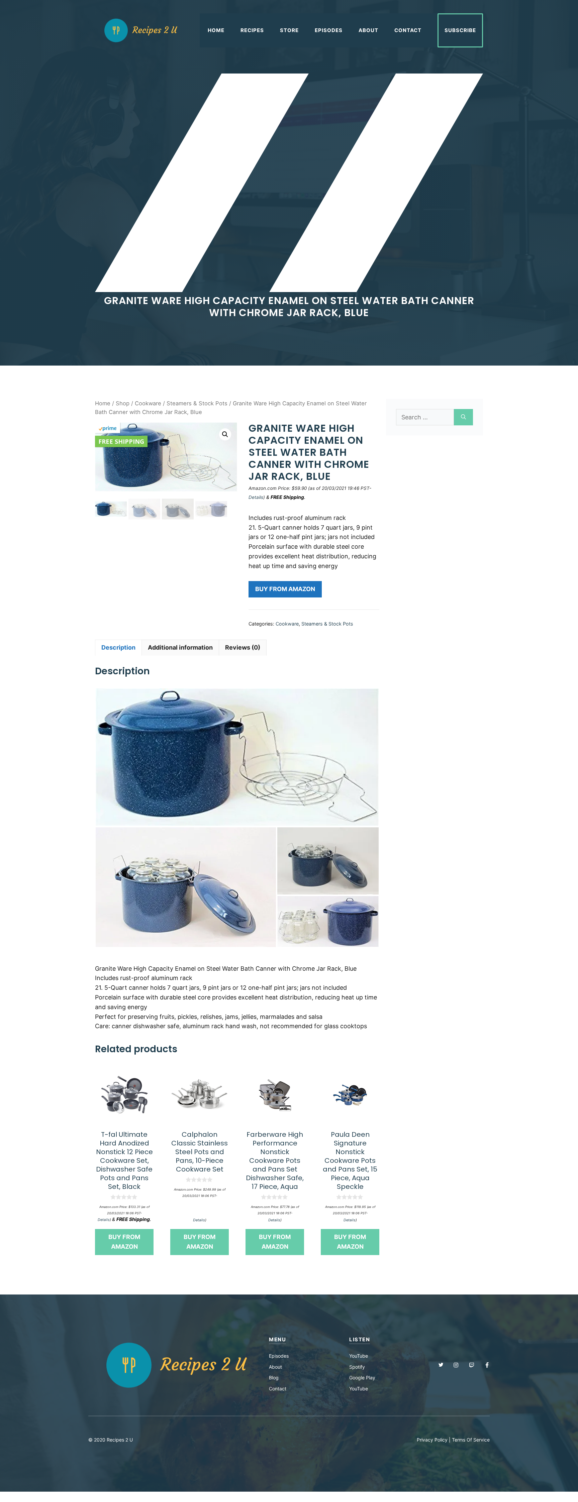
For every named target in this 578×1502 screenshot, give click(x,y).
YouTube (358, 1356)
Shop (122, 403)
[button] (225, 434)
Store (289, 30)
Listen (359, 1339)
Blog (274, 1377)
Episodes (329, 30)
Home (216, 30)
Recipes (252, 30)
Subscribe (460, 30)
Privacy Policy (432, 1440)
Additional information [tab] (180, 647)
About (368, 30)
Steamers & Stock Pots (197, 403)
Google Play (362, 1377)
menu (277, 1339)
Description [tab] (118, 647)
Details (256, 497)
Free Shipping (121, 441)
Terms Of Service (471, 1440)
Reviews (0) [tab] (242, 647)
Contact (407, 30)
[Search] (463, 417)
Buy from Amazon (285, 588)
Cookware (148, 403)
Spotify (357, 1367)
